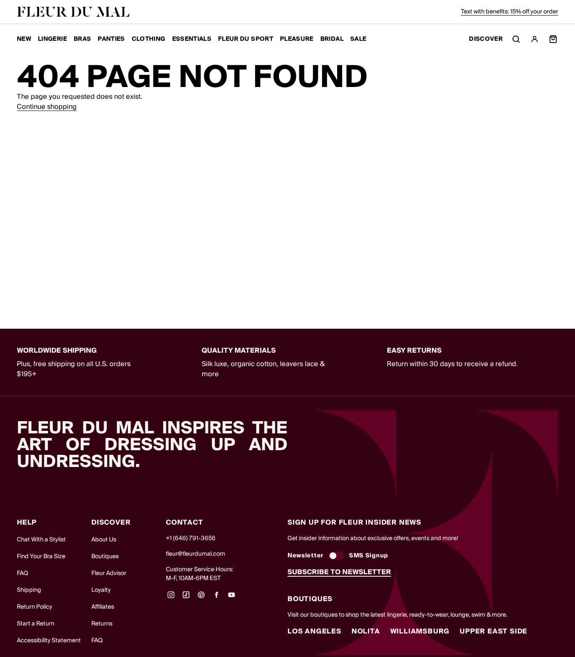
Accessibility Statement (49, 641)
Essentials (192, 39)
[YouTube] (231, 598)
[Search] (516, 39)
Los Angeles (314, 631)
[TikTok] (186, 598)
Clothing (148, 39)
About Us (103, 540)
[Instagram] (171, 598)
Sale (358, 39)
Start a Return (35, 624)
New (24, 39)
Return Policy (34, 607)
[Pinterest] (201, 598)
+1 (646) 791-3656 (191, 538)
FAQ (22, 573)
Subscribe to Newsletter (339, 572)
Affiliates (102, 607)
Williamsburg (420, 631)
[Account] (535, 39)
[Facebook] (216, 598)
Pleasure (297, 39)
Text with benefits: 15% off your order (509, 12)
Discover (486, 39)
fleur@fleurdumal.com (195, 554)
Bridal (331, 39)
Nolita (365, 631)
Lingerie (52, 39)
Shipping (29, 590)
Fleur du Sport (245, 39)
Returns (101, 624)
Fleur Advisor (108, 573)
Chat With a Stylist (41, 540)
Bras (82, 39)
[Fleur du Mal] (73, 12)
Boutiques (105, 556)
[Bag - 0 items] (553, 39)
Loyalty (101, 590)
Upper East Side (493, 631)
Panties (111, 39)
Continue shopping (47, 107)
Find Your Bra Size (41, 556)
